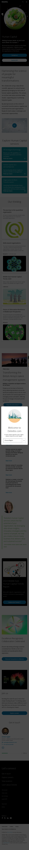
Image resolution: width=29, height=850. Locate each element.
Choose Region (9, 440)
